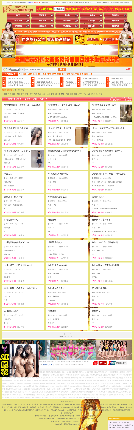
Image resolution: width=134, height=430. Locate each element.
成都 (5, 94)
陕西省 (90, 82)
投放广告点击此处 (67, 402)
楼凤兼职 (42, 21)
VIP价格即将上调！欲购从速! (118, 422)
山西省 (10, 82)
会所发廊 (18, 21)
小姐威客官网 (47, 365)
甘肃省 (95, 82)
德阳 (18, 94)
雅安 (80, 94)
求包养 (67, 15)
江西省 (49, 82)
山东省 (21, 85)
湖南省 (39, 85)
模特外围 (18, 26)
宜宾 (52, 94)
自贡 (44, 94)
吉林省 (10, 85)
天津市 (15, 79)
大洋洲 (114, 85)
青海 (91, 85)
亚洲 (113, 82)
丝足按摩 (67, 21)
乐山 (39, 94)
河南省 (49, 85)
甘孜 (84, 94)
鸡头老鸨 (115, 21)
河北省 (21, 79)
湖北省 (44, 85)
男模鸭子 (115, 26)
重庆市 (85, 79)
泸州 (48, 94)
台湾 (121, 79)
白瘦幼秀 (42, 26)
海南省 (68, 85)
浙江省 (49, 79)
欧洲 (117, 82)
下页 (69, 334)
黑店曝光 (42, 15)
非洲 (121, 82)
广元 (9, 94)
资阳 (71, 94)
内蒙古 (15, 82)
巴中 (62, 94)
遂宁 (31, 94)
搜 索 (62, 69)
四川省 (90, 79)
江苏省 (44, 79)
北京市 (10, 79)
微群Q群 (91, 26)
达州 (67, 94)
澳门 (117, 79)
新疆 (95, 85)
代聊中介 (91, 21)
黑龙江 (21, 82)
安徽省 (44, 82)
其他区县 (99, 94)
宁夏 (88, 85)
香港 (113, 79)
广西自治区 (69, 82)
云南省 (85, 82)
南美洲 (124, 85)
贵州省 (95, 79)
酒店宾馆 (115, 15)
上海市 (39, 79)
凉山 (88, 94)
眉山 (75, 94)
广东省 (68, 79)
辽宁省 (15, 85)
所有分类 (43, 99)
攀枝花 (57, 94)
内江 (35, 94)
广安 (26, 94)
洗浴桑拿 (91, 15)
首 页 (18, 15)
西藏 (84, 85)
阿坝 (93, 94)
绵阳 (13, 94)
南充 (22, 94)
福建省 (39, 82)
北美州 (119, 85)
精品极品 (67, 26)
